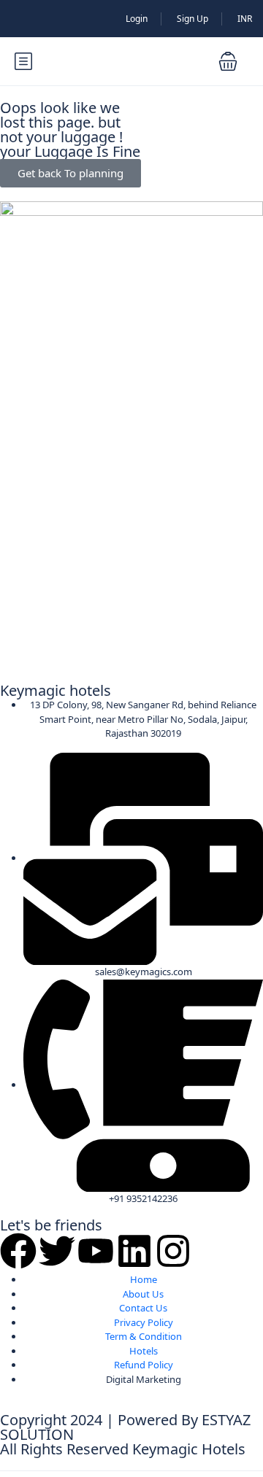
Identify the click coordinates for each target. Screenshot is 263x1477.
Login (137, 18)
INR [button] (244, 18)
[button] (227, 61)
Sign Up (192, 18)
